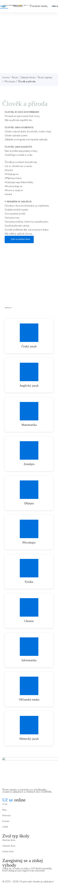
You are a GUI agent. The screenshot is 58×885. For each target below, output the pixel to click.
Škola (14, 77)
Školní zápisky (45, 77)
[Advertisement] (29, 43)
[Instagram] (7, 874)
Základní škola (27, 77)
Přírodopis (9, 81)
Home (5, 77)
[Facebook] (3, 874)
